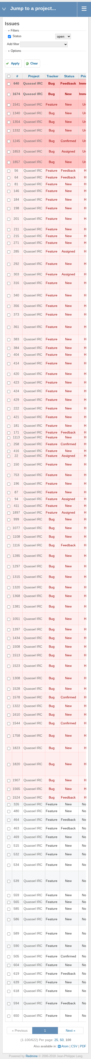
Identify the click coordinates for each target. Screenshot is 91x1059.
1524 (16, 797)
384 (16, 348)
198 (16, 208)
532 (16, 854)
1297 (16, 566)
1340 (16, 113)
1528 (16, 688)
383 (16, 339)
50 (62, 1040)
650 (16, 1015)
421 (16, 417)
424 (16, 391)
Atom (65, 1046)
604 (16, 965)
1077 (16, 528)
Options (16, 51)
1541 (16, 104)
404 (16, 354)
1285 (16, 556)
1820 (16, 764)
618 (16, 991)
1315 (16, 577)
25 (56, 1040)
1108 (16, 536)
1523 (16, 666)
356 (16, 306)
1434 (16, 638)
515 (16, 845)
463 (16, 828)
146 (16, 191)
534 (16, 865)
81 (16, 184)
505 (16, 956)
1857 (16, 162)
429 (16, 400)
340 (16, 295)
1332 (16, 130)
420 (16, 374)
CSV (74, 1046)
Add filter (13, 44)
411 (16, 506)
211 (16, 229)
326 (16, 804)
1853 (16, 151)
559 (16, 895)
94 (16, 499)
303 (16, 274)
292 (16, 264)
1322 (16, 706)
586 (16, 919)
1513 (16, 655)
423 (16, 382)
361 (16, 327)
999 (16, 519)
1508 (16, 646)
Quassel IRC (33, 83)
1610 (16, 714)
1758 (16, 735)
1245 (16, 141)
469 (16, 837)
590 (16, 946)
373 (16, 314)
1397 (16, 629)
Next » (70, 1030)
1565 (16, 789)
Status (16, 36)
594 (16, 1003)
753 (16, 475)
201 (16, 218)
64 (16, 177)
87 (16, 492)
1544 (16, 723)
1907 (16, 780)
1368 (16, 596)
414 (16, 363)
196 (16, 483)
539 (16, 881)
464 (16, 819)
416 (16, 451)
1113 (16, 437)
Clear (34, 63)
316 (16, 283)
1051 (16, 619)
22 (16, 456)
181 (16, 425)
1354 (16, 122)
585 (16, 908)
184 (16, 199)
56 (16, 170)
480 (16, 811)
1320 (16, 587)
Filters (15, 30)
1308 (16, 678)
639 (16, 982)
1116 (16, 545)
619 (16, 973)
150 (16, 464)
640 (16, 83)
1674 (16, 94)
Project (33, 76)
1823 (16, 748)
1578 (16, 697)
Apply (15, 63)
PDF (83, 1046)
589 (16, 933)
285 (16, 251)
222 (16, 408)
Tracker (52, 76)
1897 (16, 512)
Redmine (32, 1056)
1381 (16, 606)
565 (16, 902)
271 (16, 243)
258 (16, 444)
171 (16, 432)
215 (16, 236)
